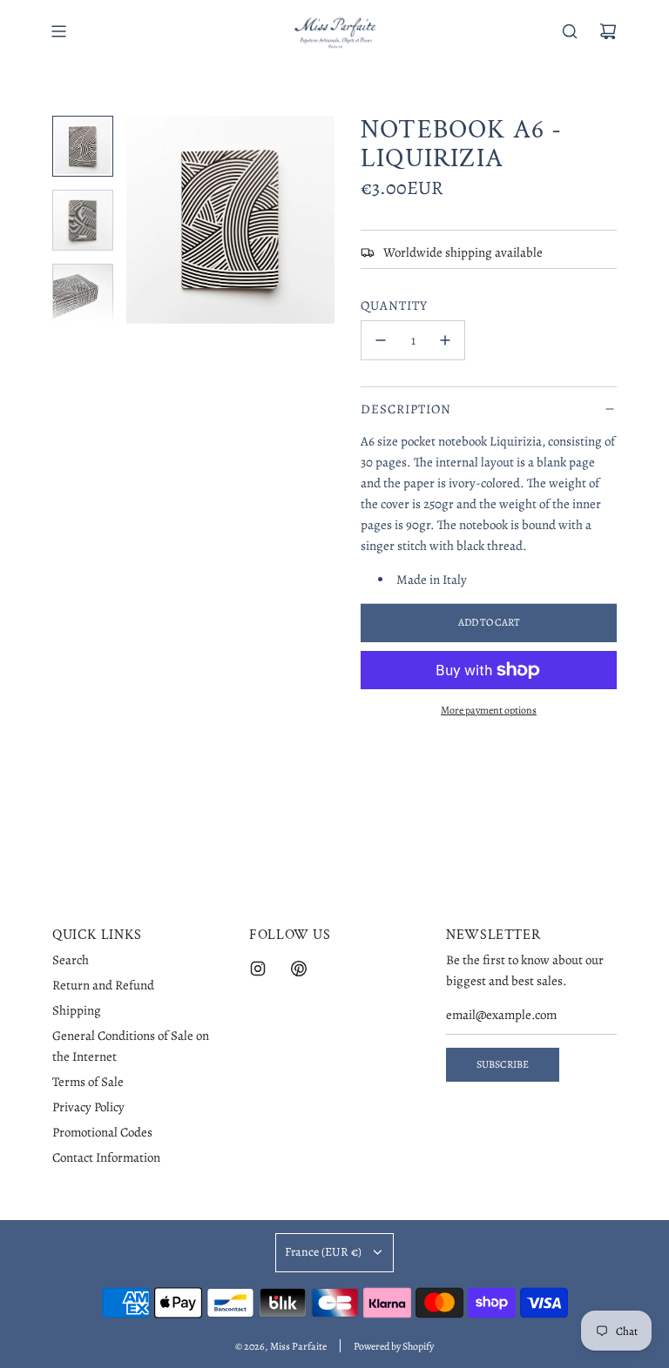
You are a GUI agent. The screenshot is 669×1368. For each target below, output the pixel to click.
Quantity (394, 305)
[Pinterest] (299, 968)
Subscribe (502, 1064)
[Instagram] (258, 968)
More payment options (489, 710)
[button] (149, 219)
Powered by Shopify (394, 1346)
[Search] (570, 31)
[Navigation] (58, 31)
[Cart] (608, 31)
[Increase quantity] (445, 340)
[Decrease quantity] (381, 340)
